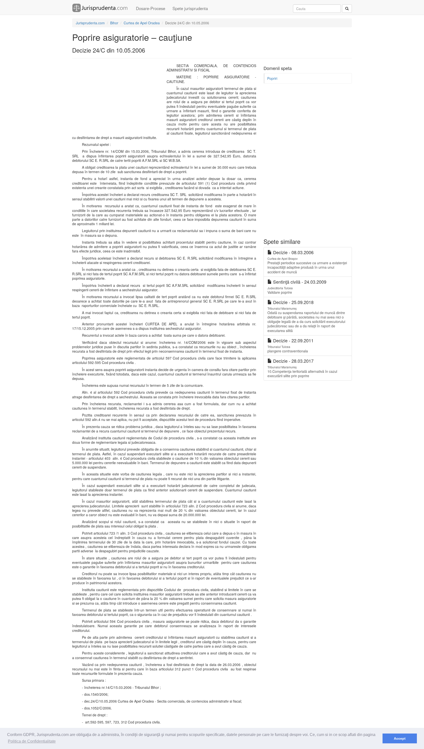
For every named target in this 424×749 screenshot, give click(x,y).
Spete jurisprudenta (190, 8)
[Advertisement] (118, 99)
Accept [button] (400, 738)
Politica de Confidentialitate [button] (32, 741)
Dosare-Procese (150, 8)
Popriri (272, 78)
